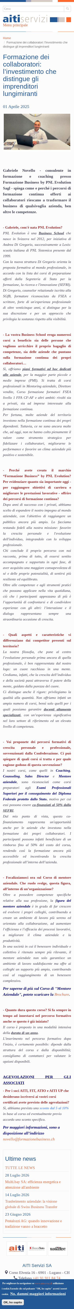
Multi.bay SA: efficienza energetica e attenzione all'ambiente (33, 1184)
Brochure (61, 994)
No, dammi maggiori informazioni (38, 1294)
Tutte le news (20, 1168)
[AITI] (16, 1249)
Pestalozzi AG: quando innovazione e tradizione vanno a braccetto (33, 1223)
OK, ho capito (13, 1302)
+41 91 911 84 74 (46, 1278)
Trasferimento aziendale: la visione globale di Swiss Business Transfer (31, 1204)
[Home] (37, 18)
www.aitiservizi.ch (43, 1283)
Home (7, 38)
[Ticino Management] (58, 1249)
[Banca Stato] (37, 1249)
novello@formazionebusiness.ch (29, 1139)
